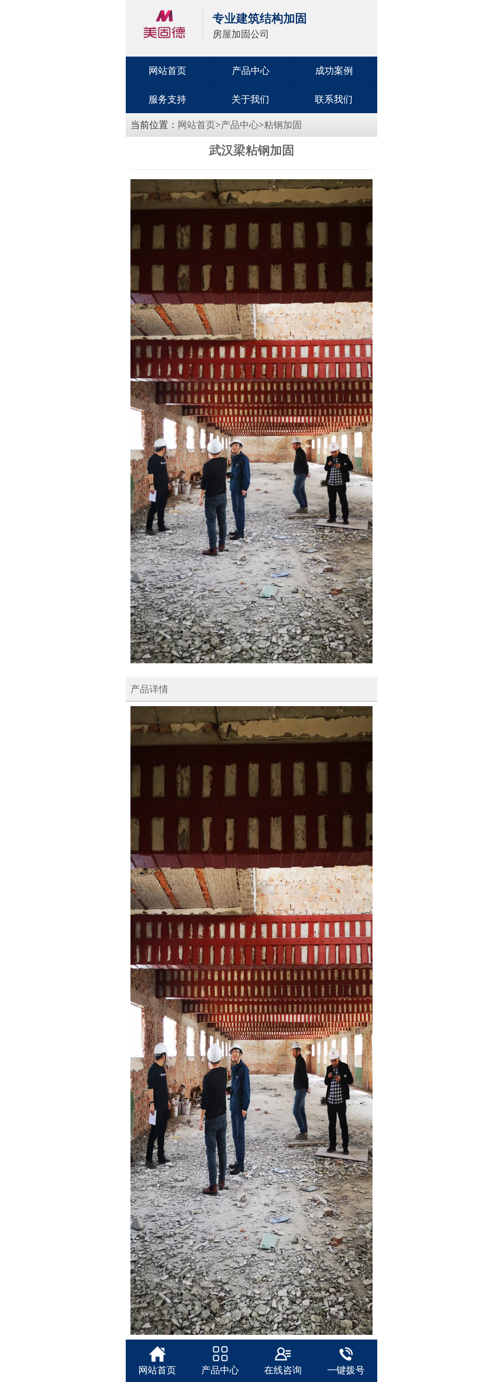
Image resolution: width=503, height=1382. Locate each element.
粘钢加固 (283, 125)
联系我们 (333, 99)
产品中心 (251, 71)
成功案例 (334, 71)
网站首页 (167, 71)
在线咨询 (283, 1370)
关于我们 (250, 99)
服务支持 (167, 99)
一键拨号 (346, 1370)
